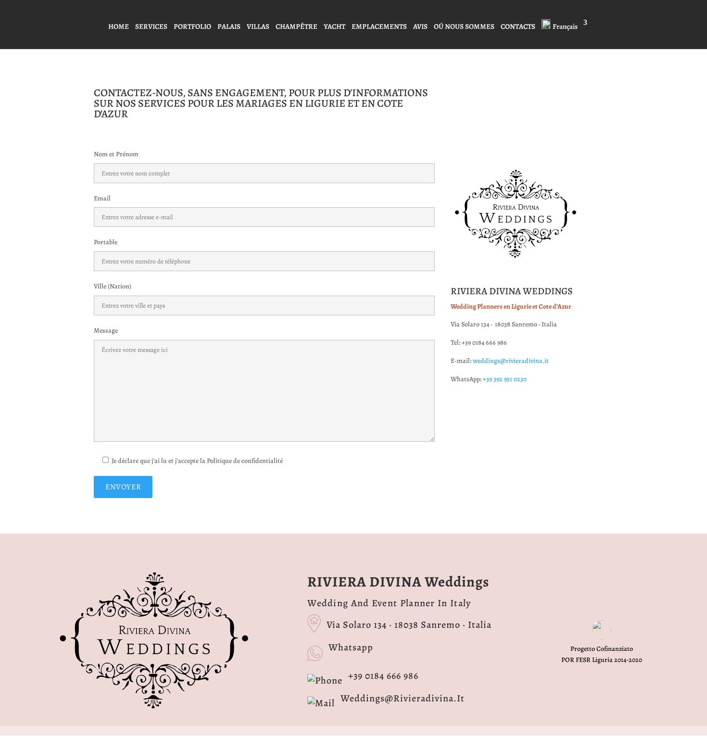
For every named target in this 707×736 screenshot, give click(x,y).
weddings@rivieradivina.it (511, 360)
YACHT (334, 27)
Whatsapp (350, 647)
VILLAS (258, 27)
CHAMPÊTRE (296, 27)
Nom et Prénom (116, 154)
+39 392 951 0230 (505, 379)
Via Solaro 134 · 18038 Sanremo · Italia (409, 624)
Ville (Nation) (112, 286)
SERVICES (151, 27)
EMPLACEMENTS (379, 27)
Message (106, 330)
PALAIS (228, 27)
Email (102, 198)
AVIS (420, 27)
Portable (105, 242)
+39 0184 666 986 (383, 675)
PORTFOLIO (192, 27)
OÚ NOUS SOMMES (464, 27)
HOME (118, 27)
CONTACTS (518, 27)
